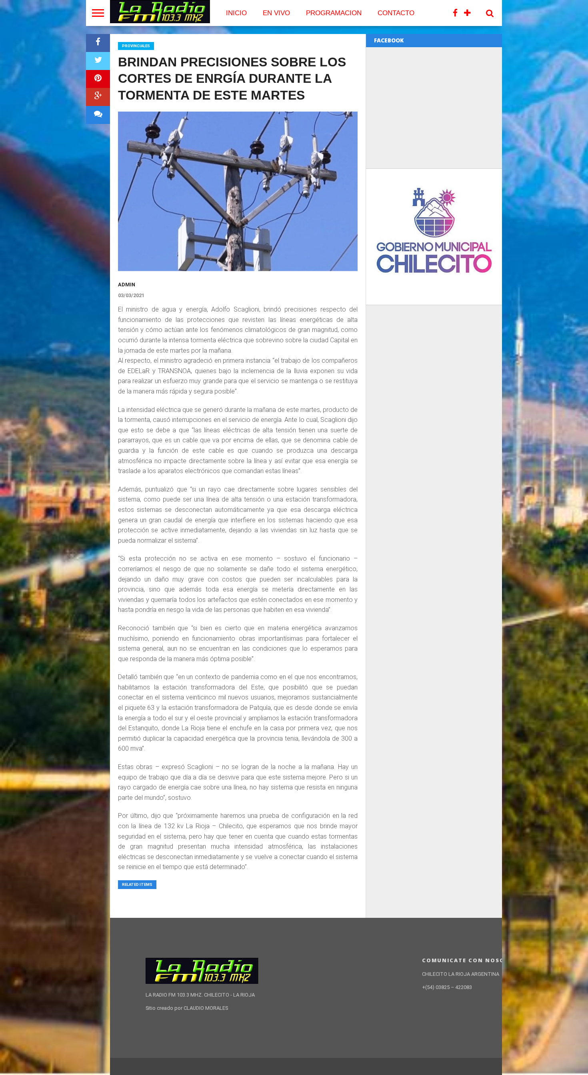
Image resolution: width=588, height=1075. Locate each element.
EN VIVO (276, 13)
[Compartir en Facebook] (98, 43)
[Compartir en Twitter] (98, 61)
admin (126, 285)
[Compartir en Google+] (98, 97)
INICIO (236, 13)
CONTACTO (396, 13)
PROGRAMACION (334, 13)
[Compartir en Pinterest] (98, 79)
